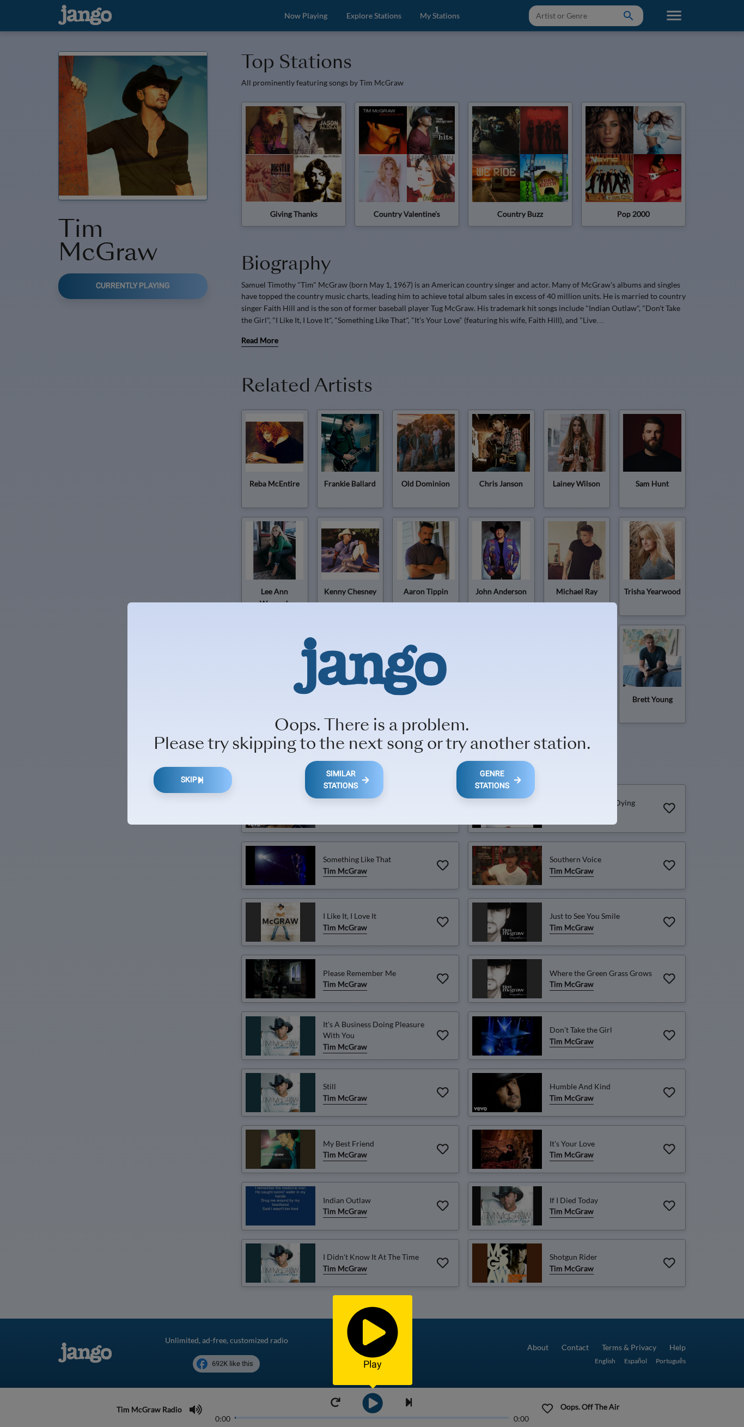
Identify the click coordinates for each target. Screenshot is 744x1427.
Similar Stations (341, 779)
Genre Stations (492, 779)
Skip (189, 779)
